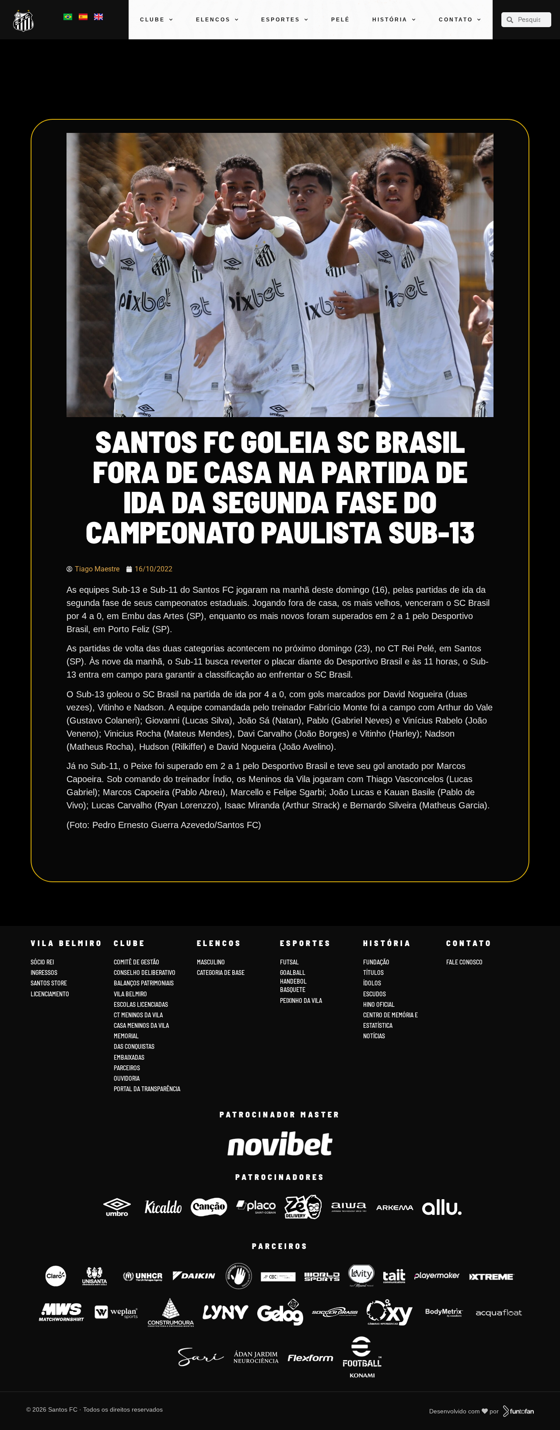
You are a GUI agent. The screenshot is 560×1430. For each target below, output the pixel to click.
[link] (25, 21)
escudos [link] (374, 994)
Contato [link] (456, 20)
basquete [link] (292, 989)
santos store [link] (49, 983)
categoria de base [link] (221, 972)
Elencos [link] (213, 20)
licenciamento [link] (50, 994)
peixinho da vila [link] (301, 1000)
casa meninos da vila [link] (141, 1025)
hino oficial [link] (379, 1004)
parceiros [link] (127, 1068)
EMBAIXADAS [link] (129, 1057)
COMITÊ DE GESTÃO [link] (136, 962)
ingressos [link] (44, 972)
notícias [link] (374, 1036)
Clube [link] (152, 20)
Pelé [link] (340, 20)
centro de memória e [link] (390, 1015)
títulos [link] (373, 972)
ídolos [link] (372, 983)
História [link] (390, 20)
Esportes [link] (280, 20)
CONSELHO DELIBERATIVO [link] (144, 972)
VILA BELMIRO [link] (130, 994)
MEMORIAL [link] (126, 1036)
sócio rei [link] (42, 962)
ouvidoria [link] (127, 1078)
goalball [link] (292, 972)
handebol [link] (293, 981)
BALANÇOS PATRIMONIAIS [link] (144, 983)
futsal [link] (289, 962)
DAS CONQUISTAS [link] (134, 1046)
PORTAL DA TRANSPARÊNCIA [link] (147, 1089)
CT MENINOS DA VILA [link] (138, 1015)
